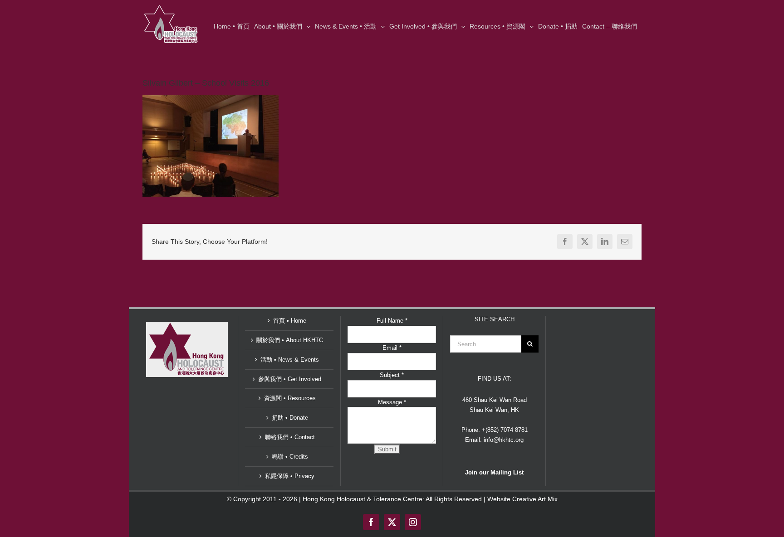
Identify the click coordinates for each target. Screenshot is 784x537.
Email (392, 347)
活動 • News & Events (289, 359)
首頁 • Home (289, 320)
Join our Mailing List (494, 472)
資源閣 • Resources (290, 398)
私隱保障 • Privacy (289, 476)
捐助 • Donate (290, 417)
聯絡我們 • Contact (290, 437)
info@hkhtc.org (504, 439)
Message (392, 402)
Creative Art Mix (535, 499)
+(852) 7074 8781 (505, 429)
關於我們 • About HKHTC (289, 340)
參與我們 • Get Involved (289, 379)
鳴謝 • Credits (290, 456)
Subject (392, 375)
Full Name (392, 320)
